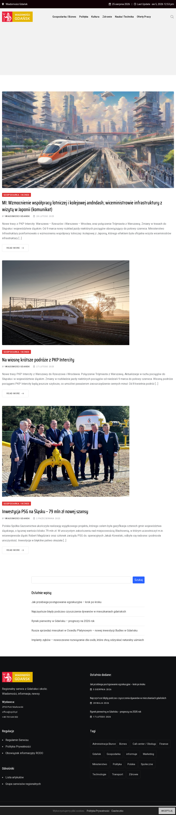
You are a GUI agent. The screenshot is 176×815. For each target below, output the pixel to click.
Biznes (123, 743)
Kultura (95, 16)
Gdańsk (96, 754)
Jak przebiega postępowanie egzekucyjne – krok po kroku (66, 602)
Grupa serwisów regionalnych (23, 784)
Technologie (99, 774)
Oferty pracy (144, 16)
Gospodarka (113, 754)
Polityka (83, 16)
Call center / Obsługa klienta (144, 743)
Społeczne (147, 764)
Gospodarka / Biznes (64, 16)
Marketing (148, 754)
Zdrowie (107, 16)
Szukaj (138, 579)
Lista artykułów (15, 777)
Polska (131, 764)
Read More (13, 248)
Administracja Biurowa (104, 743)
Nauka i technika (124, 16)
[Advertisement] (88, 51)
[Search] (172, 16)
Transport (117, 774)
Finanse (164, 743)
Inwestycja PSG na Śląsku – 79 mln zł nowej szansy (45, 511)
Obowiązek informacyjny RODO (24, 753)
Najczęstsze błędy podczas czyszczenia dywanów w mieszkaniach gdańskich (78, 611)
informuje (131, 754)
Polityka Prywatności (18, 746)
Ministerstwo (99, 764)
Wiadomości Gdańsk (17, 216)
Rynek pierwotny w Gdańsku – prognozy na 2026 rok (63, 621)
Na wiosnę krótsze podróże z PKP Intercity (38, 360)
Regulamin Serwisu (17, 740)
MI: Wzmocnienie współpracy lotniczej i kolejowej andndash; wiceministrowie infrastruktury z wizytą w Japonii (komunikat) (82, 206)
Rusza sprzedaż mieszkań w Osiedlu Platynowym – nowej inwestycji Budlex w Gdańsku (84, 630)
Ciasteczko (117, 810)
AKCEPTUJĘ (167, 811)
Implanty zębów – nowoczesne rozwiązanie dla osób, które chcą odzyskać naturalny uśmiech (87, 640)
